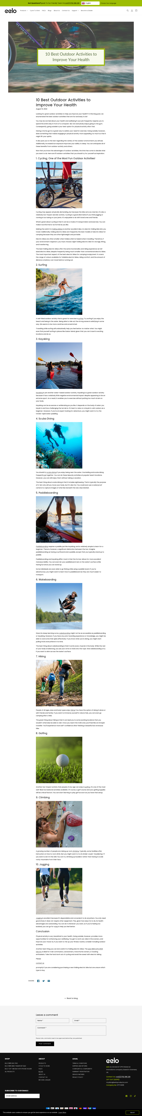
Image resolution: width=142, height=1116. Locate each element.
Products (42, 1063)
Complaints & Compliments (82, 1068)
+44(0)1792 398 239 (72, 3)
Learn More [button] (62, 1112)
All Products (9, 1071)
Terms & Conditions (79, 1063)
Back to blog (72, 998)
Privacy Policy (77, 1077)
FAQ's (40, 1068)
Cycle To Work (44, 1065)
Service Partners (78, 1074)
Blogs (41, 1071)
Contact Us (43, 1077)
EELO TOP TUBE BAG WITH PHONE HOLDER (18, 1068)
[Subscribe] (37, 1096)
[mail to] (49, 981)
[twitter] (43, 981)
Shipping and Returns (79, 1065)
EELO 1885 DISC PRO (11, 1063)
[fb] (38, 981)
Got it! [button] (132, 1112)
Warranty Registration (80, 1071)
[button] (128, 10)
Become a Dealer (44, 1079)
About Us (42, 1074)
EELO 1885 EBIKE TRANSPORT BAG (15, 1065)
